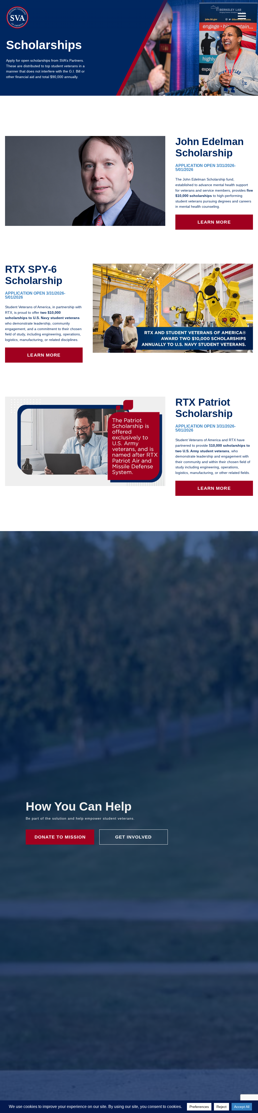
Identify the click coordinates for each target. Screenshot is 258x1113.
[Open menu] (242, 16)
